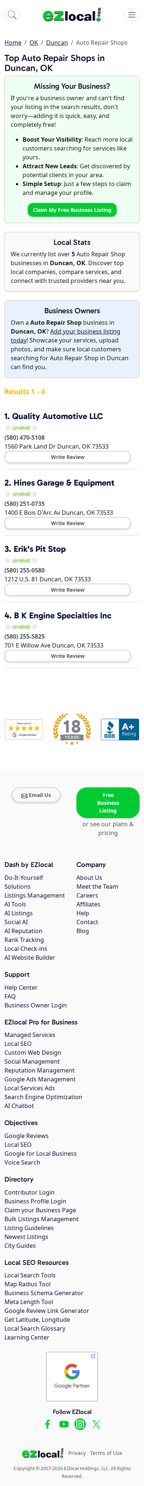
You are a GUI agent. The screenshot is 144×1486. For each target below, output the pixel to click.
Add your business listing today (65, 335)
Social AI (16, 922)
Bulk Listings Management (41, 1219)
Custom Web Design (32, 1052)
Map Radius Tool (27, 1284)
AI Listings (18, 913)
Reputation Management (39, 1070)
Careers (87, 895)
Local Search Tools (30, 1275)
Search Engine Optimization (43, 1097)
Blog (82, 931)
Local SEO (18, 1044)
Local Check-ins (25, 949)
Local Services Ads (29, 1088)
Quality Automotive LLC (57, 416)
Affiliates (88, 904)
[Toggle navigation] (132, 15)
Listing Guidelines (29, 1228)
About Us (89, 878)
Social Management (32, 1061)
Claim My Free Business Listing (72, 209)
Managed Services (29, 1035)
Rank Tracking (24, 940)
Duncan (57, 42)
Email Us (40, 794)
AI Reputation (23, 931)
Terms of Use (106, 1452)
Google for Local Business (40, 1153)
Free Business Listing (108, 802)
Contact (87, 922)
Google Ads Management (40, 1079)
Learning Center (26, 1337)
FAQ (10, 996)
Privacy (77, 1452)
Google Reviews (26, 1136)
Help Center (21, 987)
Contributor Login (29, 1192)
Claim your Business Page (40, 1210)
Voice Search (22, 1162)
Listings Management (34, 895)
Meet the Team (97, 886)
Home (12, 42)
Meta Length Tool (28, 1302)
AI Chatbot (19, 1106)
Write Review (68, 456)
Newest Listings (26, 1237)
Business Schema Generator (43, 1293)
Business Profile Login (35, 1201)
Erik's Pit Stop (40, 549)
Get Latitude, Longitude (37, 1320)
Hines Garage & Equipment (64, 482)
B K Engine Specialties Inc (63, 615)
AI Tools (15, 904)
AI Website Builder (29, 957)
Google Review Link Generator (46, 1311)
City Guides (20, 1246)
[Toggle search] (12, 15)
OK (34, 42)
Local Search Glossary (34, 1328)
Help (82, 913)
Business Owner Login (35, 1005)
